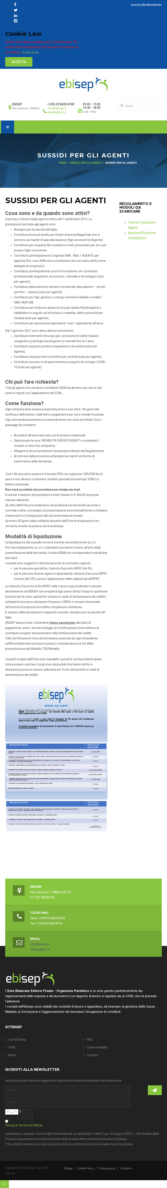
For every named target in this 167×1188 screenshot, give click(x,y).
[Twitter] (16, 10)
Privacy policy (107, 1168)
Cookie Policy (85, 1168)
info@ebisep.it (57, 108)
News (12, 1055)
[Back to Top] (4, 1184)
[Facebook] (15, 4)
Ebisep (68, 1168)
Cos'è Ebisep (17, 1039)
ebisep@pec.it (57, 112)
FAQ (89, 1039)
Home (62, 162)
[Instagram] (15, 21)
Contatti (92, 1055)
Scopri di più (30, 52)
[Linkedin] (15, 15)
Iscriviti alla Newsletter (146, 4)
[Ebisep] (83, 85)
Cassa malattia (97, 1047)
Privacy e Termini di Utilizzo (24, 1125)
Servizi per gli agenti (86, 162)
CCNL (12, 1047)
